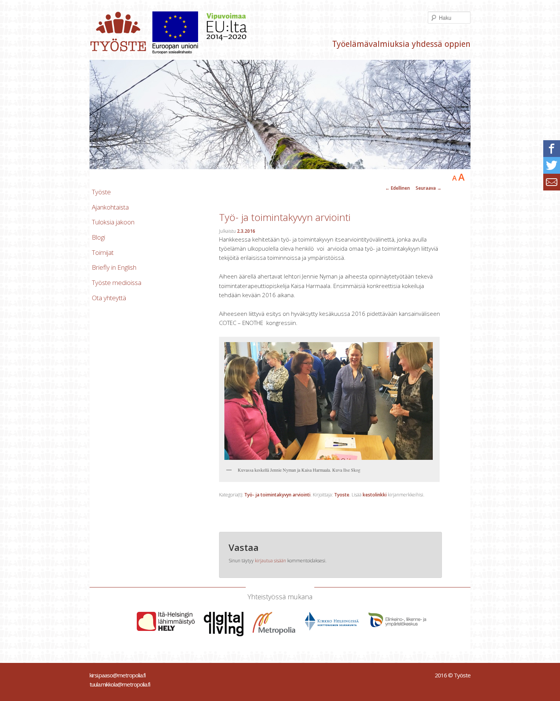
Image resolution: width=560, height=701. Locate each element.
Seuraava (429, 188)
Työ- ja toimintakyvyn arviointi (277, 494)
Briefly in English (114, 267)
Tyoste (341, 494)
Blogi (98, 237)
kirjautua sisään (270, 560)
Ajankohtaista (110, 207)
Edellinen (397, 188)
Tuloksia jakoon (113, 222)
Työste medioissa (116, 282)
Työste (101, 191)
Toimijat (103, 252)
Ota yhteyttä (109, 297)
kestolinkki (375, 494)
